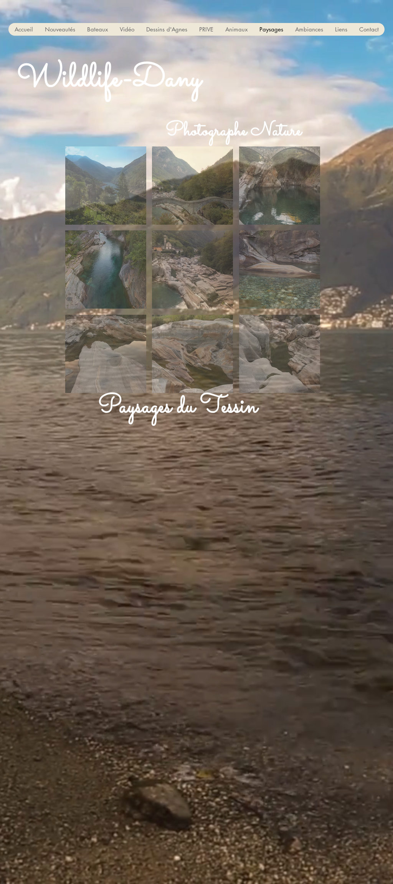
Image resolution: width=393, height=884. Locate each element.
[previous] (79, 273)
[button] (97, 29)
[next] (306, 273)
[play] (303, 386)
